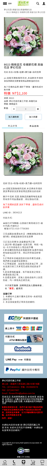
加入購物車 (13, 116)
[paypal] (23, 369)
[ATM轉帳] (23, 338)
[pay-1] (23, 317)
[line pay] (23, 359)
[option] (23, 36)
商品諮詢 (34, 126)
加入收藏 (33, 116)
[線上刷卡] (23, 328)
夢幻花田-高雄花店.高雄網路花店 (18, 9)
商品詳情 (12, 125)
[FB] (23, 348)
